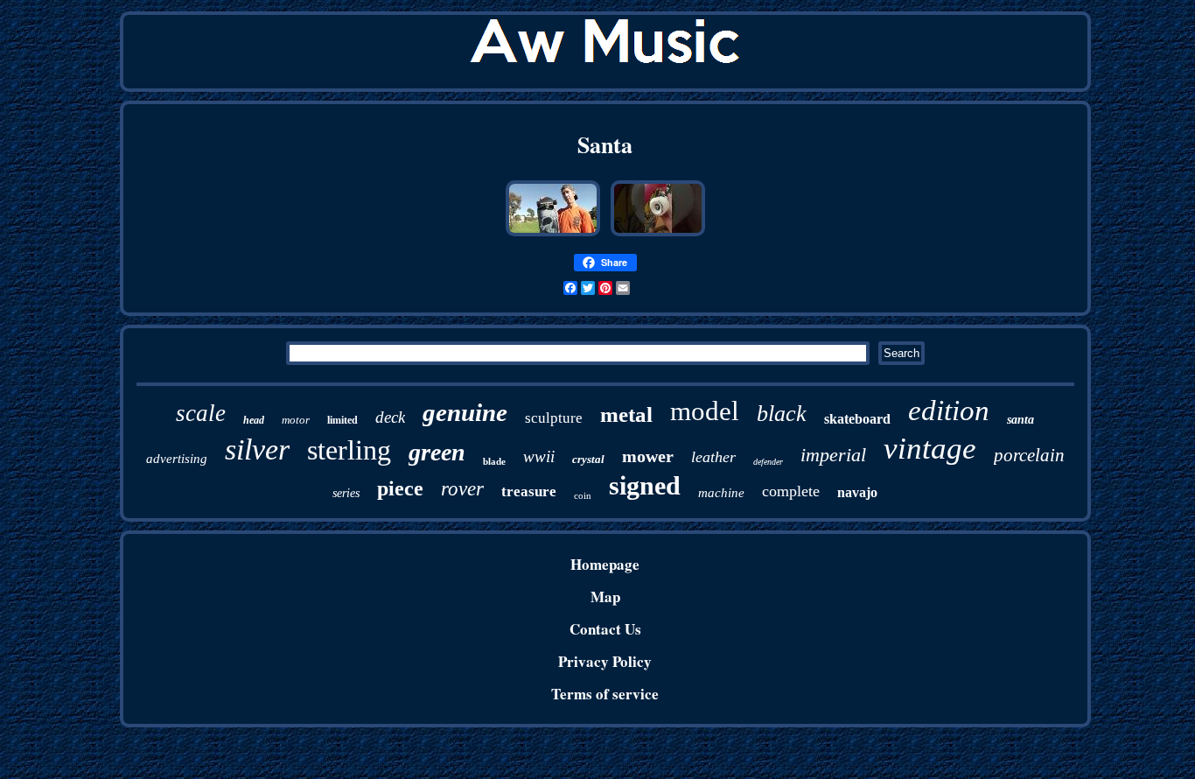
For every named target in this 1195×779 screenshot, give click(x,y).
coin (582, 495)
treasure (528, 491)
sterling (349, 450)
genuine (465, 412)
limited (342, 420)
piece (400, 488)
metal (626, 414)
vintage (930, 449)
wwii (539, 456)
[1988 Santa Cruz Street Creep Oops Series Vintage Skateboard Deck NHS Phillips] (553, 234)
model (704, 411)
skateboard (857, 418)
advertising (176, 459)
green (437, 452)
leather (713, 457)
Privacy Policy (605, 661)
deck (390, 417)
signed (645, 485)
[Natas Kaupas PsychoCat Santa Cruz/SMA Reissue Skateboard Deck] (658, 234)
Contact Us (605, 629)
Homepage (604, 564)
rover (462, 489)
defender (768, 462)
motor (296, 419)
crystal (588, 459)
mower (648, 456)
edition (948, 410)
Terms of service (605, 694)
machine (721, 493)
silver (257, 449)
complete (791, 491)
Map (605, 596)
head (253, 420)
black (782, 413)
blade (494, 461)
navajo (857, 492)
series (346, 493)
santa (1020, 419)
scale (201, 413)
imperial (833, 455)
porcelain (1029, 455)
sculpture (554, 418)
